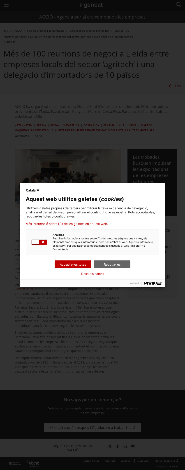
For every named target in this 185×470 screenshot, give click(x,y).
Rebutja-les (112, 264)
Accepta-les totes (73, 264)
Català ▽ (32, 190)
